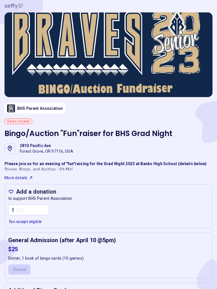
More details (16, 178)
